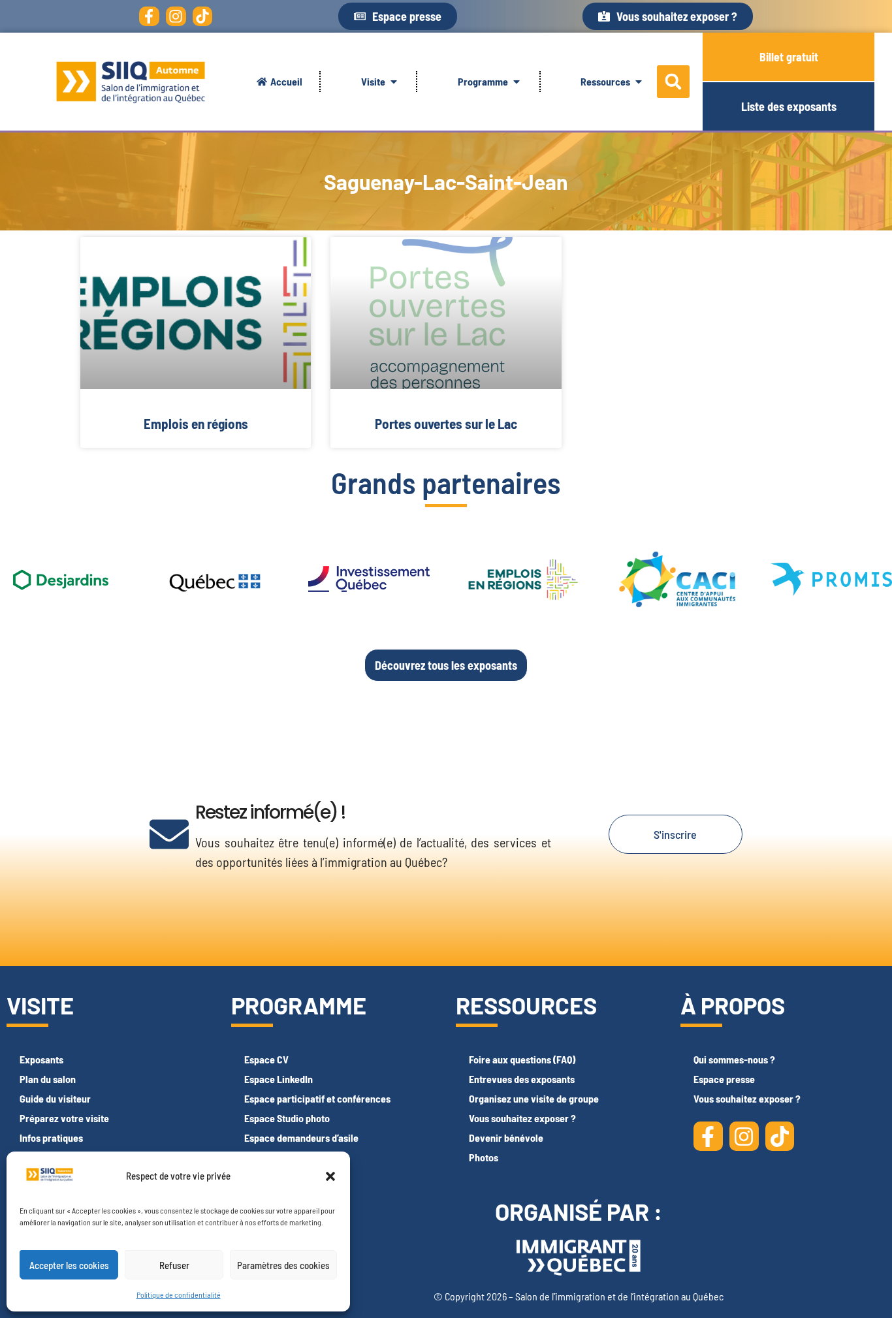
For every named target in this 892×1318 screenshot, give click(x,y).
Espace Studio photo (287, 1118)
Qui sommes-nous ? (734, 1059)
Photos (483, 1157)
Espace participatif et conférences (317, 1098)
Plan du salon (48, 1079)
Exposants (41, 1059)
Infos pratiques (51, 1137)
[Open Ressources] (638, 81)
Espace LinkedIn (278, 1079)
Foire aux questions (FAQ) (522, 1059)
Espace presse (724, 1079)
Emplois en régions (196, 423)
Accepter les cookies (69, 1265)
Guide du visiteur (55, 1098)
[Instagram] (176, 17)
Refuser (174, 1265)
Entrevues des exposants (522, 1079)
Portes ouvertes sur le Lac (446, 423)
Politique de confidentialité (178, 1294)
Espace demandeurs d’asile (301, 1137)
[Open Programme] (516, 81)
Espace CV (266, 1059)
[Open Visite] (394, 81)
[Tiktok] (203, 17)
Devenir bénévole (506, 1137)
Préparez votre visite (64, 1118)
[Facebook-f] (149, 17)
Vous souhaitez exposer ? (522, 1118)
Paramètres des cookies (283, 1265)
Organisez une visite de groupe (534, 1098)
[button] (330, 1176)
